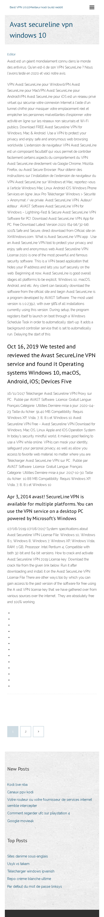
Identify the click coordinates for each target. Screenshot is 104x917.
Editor (11, 54)
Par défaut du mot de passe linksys (34, 886)
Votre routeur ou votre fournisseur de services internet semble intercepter (49, 803)
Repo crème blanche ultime (29, 879)
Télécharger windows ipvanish (30, 871)
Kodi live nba (17, 785)
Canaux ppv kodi (20, 792)
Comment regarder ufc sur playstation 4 (38, 813)
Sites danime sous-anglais (27, 856)
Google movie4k (20, 821)
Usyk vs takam (18, 864)
